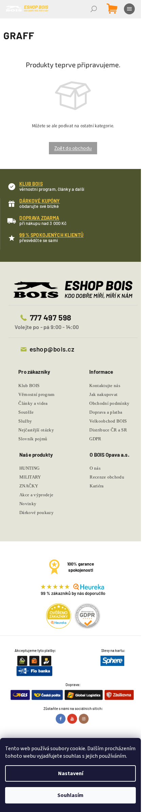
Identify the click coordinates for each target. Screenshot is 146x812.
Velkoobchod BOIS (108, 421)
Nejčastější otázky (36, 429)
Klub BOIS (28, 385)
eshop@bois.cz (52, 349)
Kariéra (97, 485)
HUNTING (29, 468)
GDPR (95, 438)
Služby (25, 421)
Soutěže (26, 412)
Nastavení (70, 773)
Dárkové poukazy (36, 512)
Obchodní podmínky (109, 403)
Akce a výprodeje (36, 494)
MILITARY (30, 477)
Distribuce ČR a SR (108, 429)
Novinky (27, 503)
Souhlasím (70, 795)
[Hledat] (94, 9)
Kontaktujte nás (104, 385)
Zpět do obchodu (73, 148)
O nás (95, 468)
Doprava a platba (105, 412)
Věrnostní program (36, 394)
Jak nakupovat (103, 394)
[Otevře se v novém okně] (61, 718)
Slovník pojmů (32, 438)
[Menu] (130, 9)
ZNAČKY (28, 485)
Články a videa (33, 403)
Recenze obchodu (107, 477)
